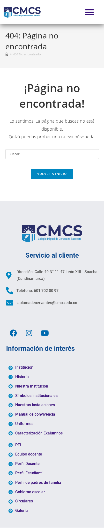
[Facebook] (13, 333)
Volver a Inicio (52, 174)
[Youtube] (44, 333)
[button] (89, 12)
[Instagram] (29, 333)
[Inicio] (6, 54)
